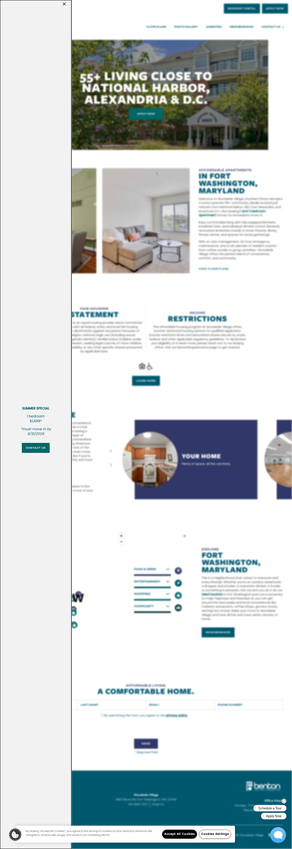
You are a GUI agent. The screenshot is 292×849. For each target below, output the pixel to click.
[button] (36, 448)
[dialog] (36, 424)
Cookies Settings (215, 834)
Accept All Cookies (179, 834)
